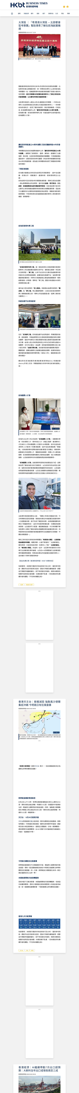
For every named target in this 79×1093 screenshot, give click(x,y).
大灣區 (21, 584)
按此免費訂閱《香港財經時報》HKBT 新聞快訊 (36, 561)
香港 (32, 950)
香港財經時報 (32, 6)
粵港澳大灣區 (29, 584)
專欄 (68, 13)
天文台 (36, 766)
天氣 (30, 821)
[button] (70, 13)
